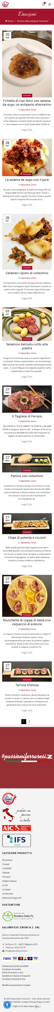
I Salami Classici (9, 881)
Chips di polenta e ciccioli (27, 537)
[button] (7, 1005)
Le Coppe (6, 889)
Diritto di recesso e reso (12, 972)
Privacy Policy (36, 1002)
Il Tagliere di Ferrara (27, 416)
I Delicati (6, 873)
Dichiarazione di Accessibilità (15, 966)
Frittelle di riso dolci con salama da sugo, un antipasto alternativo (27, 102)
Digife (15, 1006)
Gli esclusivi (7, 860)
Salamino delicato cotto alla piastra (27, 346)
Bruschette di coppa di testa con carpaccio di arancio (27, 622)
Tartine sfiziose (27, 685)
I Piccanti (6, 877)
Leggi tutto (27, 130)
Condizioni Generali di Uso (13, 979)
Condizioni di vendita (11, 969)
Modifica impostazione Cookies (16, 985)
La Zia (5, 885)
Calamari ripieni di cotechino (27, 273)
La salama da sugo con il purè (27, 180)
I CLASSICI (7, 868)
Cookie (25, 1002)
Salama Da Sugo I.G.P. (12, 898)
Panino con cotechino (27, 476)
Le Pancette (7, 894)
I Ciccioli (5, 864)
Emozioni (27, 95)
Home (10, 21)
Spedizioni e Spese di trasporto (16, 976)
